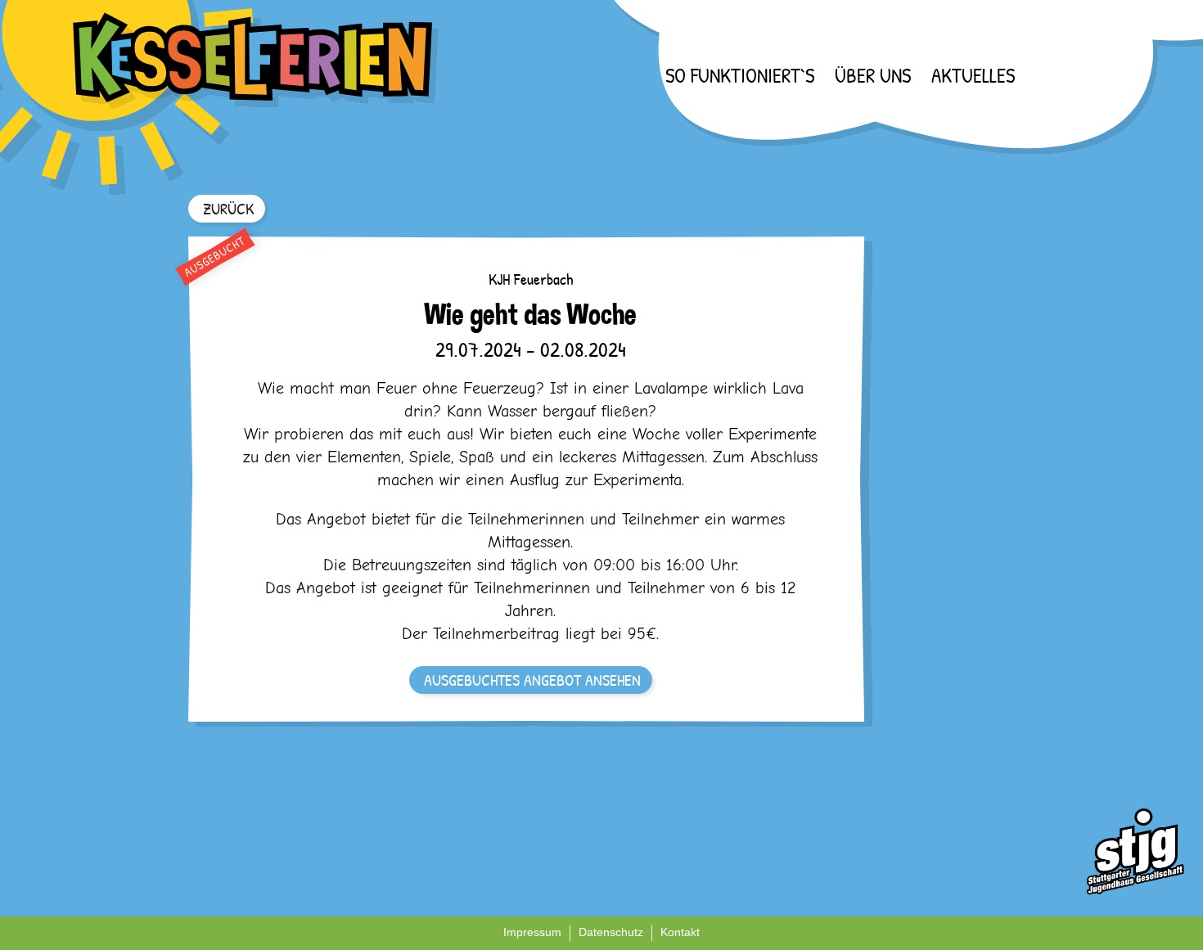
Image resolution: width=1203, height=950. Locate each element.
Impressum (532, 932)
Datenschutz (611, 932)
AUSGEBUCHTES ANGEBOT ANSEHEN (532, 680)
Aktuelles (973, 75)
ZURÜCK (228, 208)
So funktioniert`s (739, 75)
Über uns (873, 75)
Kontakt (680, 932)
